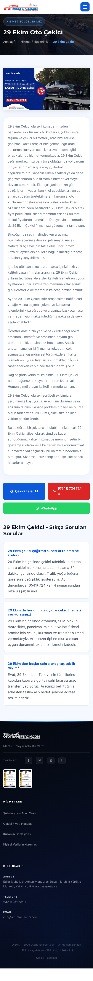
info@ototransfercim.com (20, 917)
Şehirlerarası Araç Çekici (20, 813)
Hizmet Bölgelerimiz (35, 41)
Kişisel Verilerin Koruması (20, 844)
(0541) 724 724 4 (70, 491)
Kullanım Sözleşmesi (17, 834)
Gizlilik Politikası (46, 957)
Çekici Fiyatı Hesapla (17, 823)
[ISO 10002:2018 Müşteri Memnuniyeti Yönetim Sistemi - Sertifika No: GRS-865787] (25, 778)
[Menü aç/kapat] (85, 6)
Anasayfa (9, 41)
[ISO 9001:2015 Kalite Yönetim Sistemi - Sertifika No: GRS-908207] (9, 778)
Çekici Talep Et (26, 491)
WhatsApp (48, 508)
